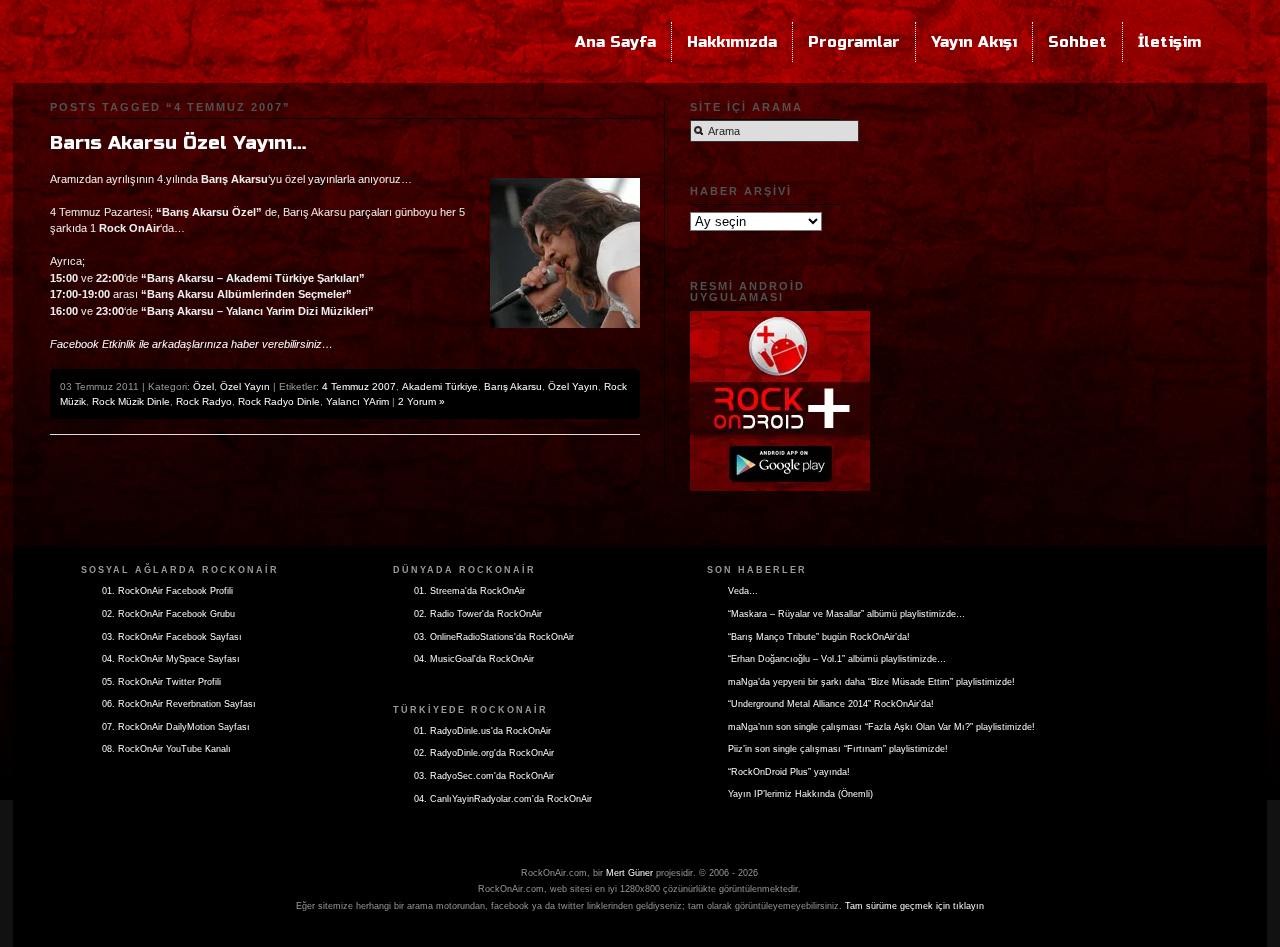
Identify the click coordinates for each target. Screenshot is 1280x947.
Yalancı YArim (357, 401)
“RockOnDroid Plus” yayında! (789, 772)
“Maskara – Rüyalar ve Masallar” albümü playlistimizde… (846, 614)
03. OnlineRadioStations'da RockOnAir (494, 637)
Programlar (854, 42)
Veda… (743, 591)
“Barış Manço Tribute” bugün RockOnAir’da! (819, 637)
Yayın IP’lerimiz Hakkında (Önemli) (800, 794)
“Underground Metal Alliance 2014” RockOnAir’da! (831, 704)
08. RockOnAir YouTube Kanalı (166, 749)
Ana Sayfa (615, 42)
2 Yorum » (421, 401)
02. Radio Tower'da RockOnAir (478, 614)
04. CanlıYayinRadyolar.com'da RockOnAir (503, 799)
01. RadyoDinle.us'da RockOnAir (482, 731)
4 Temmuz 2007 (359, 386)
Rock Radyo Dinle (279, 401)
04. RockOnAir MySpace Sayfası (171, 659)
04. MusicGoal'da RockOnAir (474, 659)
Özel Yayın (245, 386)
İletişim (1169, 42)
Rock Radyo (204, 401)
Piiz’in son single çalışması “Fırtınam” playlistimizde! (838, 749)
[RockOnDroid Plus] (780, 307)
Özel (203, 386)
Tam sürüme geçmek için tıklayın (914, 906)
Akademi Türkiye (440, 386)
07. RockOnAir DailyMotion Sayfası (176, 727)
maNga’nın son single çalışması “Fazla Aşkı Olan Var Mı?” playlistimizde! (881, 727)
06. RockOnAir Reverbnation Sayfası (179, 704)
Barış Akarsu (513, 386)
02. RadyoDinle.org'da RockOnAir (484, 753)
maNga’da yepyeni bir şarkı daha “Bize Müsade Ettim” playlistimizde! (871, 682)
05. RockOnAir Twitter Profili (161, 682)
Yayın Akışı (974, 42)
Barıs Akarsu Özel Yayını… (178, 143)
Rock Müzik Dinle (131, 401)
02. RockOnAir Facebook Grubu (168, 614)
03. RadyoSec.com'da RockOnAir (484, 776)
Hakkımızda (732, 42)
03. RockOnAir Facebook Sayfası (172, 637)
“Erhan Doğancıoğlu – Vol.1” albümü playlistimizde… (837, 659)
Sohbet (1077, 42)
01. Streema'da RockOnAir (469, 591)
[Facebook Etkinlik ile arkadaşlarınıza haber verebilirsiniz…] (191, 332)
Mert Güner (629, 873)
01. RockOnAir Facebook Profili (167, 591)
